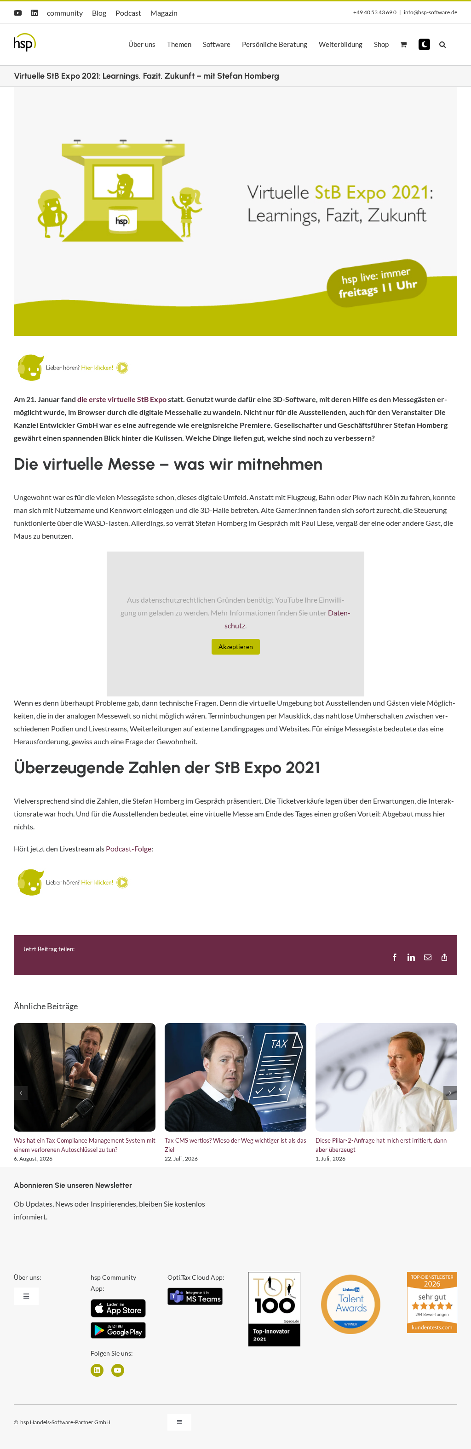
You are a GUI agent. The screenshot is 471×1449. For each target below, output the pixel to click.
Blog (99, 12)
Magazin (164, 12)
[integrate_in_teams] (195, 1291)
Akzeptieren (235, 646)
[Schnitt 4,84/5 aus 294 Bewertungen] (432, 1276)
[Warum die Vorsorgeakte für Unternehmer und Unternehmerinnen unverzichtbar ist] (84, 1077)
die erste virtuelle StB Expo (122, 399)
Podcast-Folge (128, 848)
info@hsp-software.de (430, 12)
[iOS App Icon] (118, 1302)
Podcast (128, 12)
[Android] (118, 1325)
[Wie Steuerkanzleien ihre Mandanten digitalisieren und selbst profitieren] (235, 1077)
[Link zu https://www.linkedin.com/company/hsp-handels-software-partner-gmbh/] (97, 1370)
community (65, 12)
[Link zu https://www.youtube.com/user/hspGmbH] (117, 1370)
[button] (424, 44)
